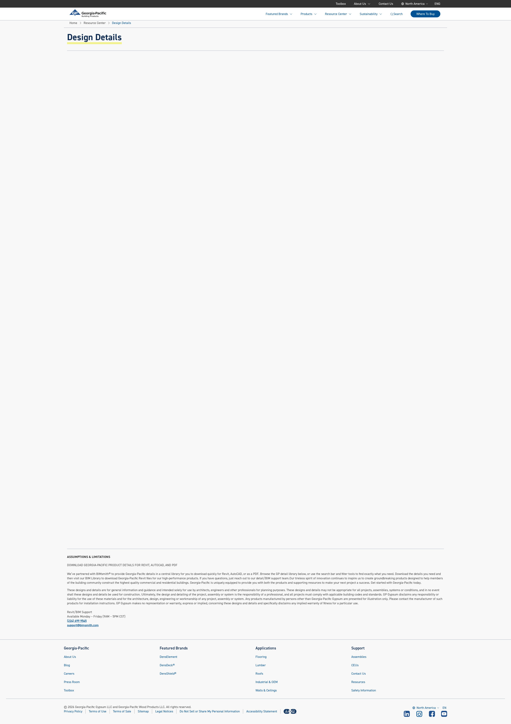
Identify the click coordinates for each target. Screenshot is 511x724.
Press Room (72, 682)
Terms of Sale (122, 711)
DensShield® (168, 674)
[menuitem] (87, 13)
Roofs (259, 674)
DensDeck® (167, 665)
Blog (67, 665)
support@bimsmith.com (83, 625)
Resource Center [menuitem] (336, 14)
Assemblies (358, 657)
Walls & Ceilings (266, 690)
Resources (358, 682)
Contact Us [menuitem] (386, 4)
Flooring (261, 657)
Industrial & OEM (267, 682)
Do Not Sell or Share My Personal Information (210, 711)
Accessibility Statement (261, 711)
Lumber (261, 665)
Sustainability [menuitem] (368, 14)
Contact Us (358, 674)
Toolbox (69, 690)
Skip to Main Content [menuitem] (89, 4)
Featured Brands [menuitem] (277, 14)
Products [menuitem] (306, 14)
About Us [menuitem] (360, 4)
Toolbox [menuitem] (341, 4)
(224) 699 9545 (77, 621)
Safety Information (363, 690)
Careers (69, 674)
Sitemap (143, 711)
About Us (70, 657)
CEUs (354, 665)
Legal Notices (164, 711)
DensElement (168, 657)
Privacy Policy (73, 711)
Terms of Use (97, 711)
